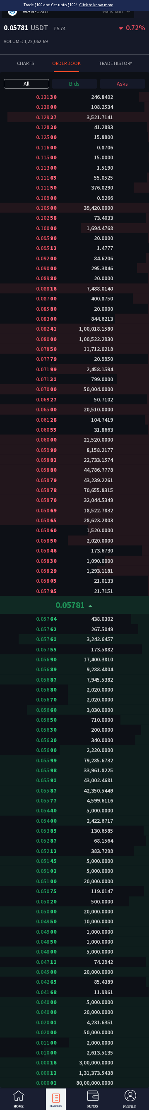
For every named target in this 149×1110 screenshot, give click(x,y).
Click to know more (96, 4)
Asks (122, 83)
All (26, 83)
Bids (74, 83)
